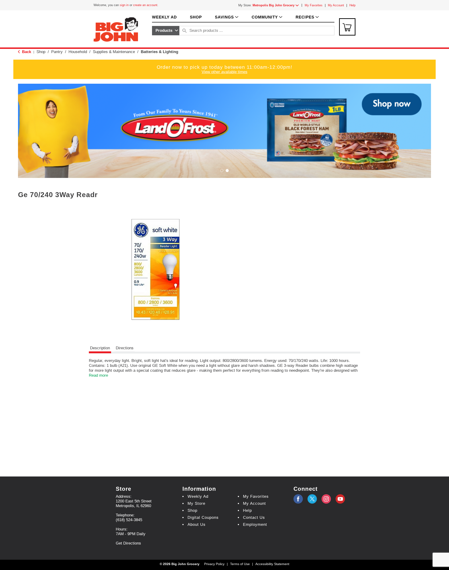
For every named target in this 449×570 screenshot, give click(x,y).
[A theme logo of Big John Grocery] (116, 29)
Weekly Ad (198, 496)
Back (26, 52)
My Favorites (313, 5)
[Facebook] (298, 499)
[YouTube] (326, 499)
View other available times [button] (224, 72)
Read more (98, 375)
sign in (124, 5)
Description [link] (100, 348)
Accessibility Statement (272, 564)
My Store (196, 503)
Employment (255, 524)
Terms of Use (240, 564)
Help (352, 5)
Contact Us (254, 517)
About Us (197, 524)
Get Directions (128, 543)
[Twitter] (312, 499)
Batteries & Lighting (159, 52)
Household (78, 52)
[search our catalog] (184, 30)
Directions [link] (125, 348)
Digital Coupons (203, 517)
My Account (336, 5)
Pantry (57, 52)
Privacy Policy (214, 564)
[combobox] (165, 30)
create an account (145, 5)
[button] (277, 5)
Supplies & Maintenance (114, 52)
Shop (40, 52)
